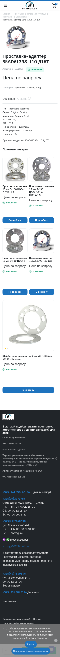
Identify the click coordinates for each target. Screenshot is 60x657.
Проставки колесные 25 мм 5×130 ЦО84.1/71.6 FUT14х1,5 (41, 191)
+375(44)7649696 (14, 573)
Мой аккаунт (9, 601)
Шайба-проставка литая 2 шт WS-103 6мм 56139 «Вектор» (27, 357)
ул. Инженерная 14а (13, 476)
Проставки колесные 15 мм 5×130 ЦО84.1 (14, 259)
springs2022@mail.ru (15, 546)
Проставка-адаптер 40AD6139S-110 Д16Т (41, 259)
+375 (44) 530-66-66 (16, 492)
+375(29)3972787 (13, 498)
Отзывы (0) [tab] (24, 99)
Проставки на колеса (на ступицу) (30, 14)
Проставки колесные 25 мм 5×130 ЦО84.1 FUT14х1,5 (14, 189)
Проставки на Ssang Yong (14, 17)
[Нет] (56, 640)
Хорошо (30, 644)
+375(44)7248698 (14, 521)
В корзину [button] (42, 291)
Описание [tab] (8, 99)
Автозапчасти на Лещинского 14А (22, 470)
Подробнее (15, 220)
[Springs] (29, 5)
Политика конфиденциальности (18, 623)
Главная (6, 14)
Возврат (37, 619)
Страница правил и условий (16, 619)
